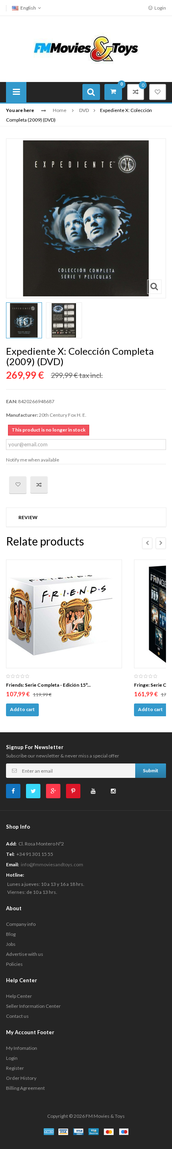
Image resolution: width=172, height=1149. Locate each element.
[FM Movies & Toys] (86, 48)
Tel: (10, 854)
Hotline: (15, 875)
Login (160, 8)
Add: (11, 844)
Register (15, 1068)
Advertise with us (24, 954)
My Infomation (21, 1048)
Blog (11, 934)
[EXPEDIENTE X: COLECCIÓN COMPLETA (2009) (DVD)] (24, 320)
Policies (14, 964)
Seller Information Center (33, 1006)
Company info (21, 924)
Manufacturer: (22, 415)
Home (59, 110)
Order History (21, 1078)
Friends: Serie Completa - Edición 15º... (48, 685)
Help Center (19, 996)
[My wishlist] (157, 92)
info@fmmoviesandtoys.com (52, 864)
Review (28, 517)
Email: (12, 864)
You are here (20, 110)
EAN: (11, 401)
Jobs (11, 944)
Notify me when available (32, 460)
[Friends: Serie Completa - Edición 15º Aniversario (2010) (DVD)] (64, 614)
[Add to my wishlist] (17, 485)
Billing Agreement (25, 1088)
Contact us (17, 1016)
